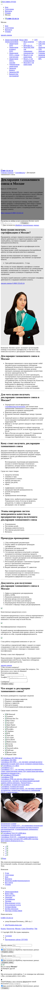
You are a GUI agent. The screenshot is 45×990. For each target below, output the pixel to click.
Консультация (6, 213)
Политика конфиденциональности (17, 881)
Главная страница (7, 173)
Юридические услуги (12, 903)
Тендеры (8, 901)
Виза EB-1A (28, 45)
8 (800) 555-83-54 (13, 19)
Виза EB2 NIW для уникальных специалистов (29, 50)
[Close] (2, 943)
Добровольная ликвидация (14, 65)
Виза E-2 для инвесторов (28, 56)
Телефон (4, 677)
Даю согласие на (21, 225)
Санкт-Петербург (27, 928)
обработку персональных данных (27, 225)
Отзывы (8, 13)
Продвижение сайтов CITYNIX (16, 939)
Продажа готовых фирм (13, 911)
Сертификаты (20, 173)
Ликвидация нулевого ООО (13, 49)
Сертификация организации (15, 406)
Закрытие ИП (14, 72)
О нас (7, 873)
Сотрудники (9, 9)
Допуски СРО (10, 895)
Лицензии (8, 897)
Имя (2, 675)
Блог (6, 7)
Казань (3, 928)
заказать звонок (6, 35)
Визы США (23, 40)
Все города (9, 882)
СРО (36, 40)
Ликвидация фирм (11, 40)
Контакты (8, 11)
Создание (8, 936)
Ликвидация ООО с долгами (13, 60)
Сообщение (5, 682)
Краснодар (10, 928)
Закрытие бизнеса (12, 69)
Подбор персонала (11, 909)
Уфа (35, 928)
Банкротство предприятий (14, 75)
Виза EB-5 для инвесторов (29, 63)
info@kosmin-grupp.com (13, 925)
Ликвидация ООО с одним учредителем (14, 55)
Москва (18, 928)
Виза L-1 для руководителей (29, 60)
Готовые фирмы (10, 907)
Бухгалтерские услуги (13, 905)
